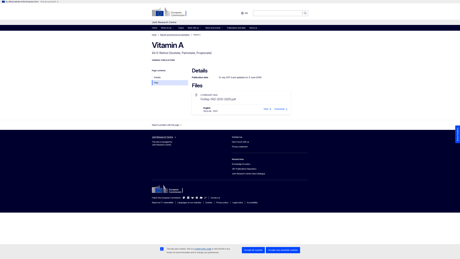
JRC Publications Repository (244, 169)
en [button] (246, 13)
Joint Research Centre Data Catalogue (248, 173)
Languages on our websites (189, 202)
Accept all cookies (253, 250)
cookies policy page (202, 249)
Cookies (208, 202)
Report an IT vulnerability (162, 202)
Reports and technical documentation (175, 35)
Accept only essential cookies (283, 250)
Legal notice (237, 202)
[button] (267, 109)
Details (157, 77)
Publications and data (236, 28)
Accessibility (252, 202)
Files (156, 82)
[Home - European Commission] (171, 12)
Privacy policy (222, 202)
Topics (181, 28)
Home (154, 28)
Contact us (215, 198)
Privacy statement (240, 146)
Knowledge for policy (241, 164)
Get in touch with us (240, 142)
